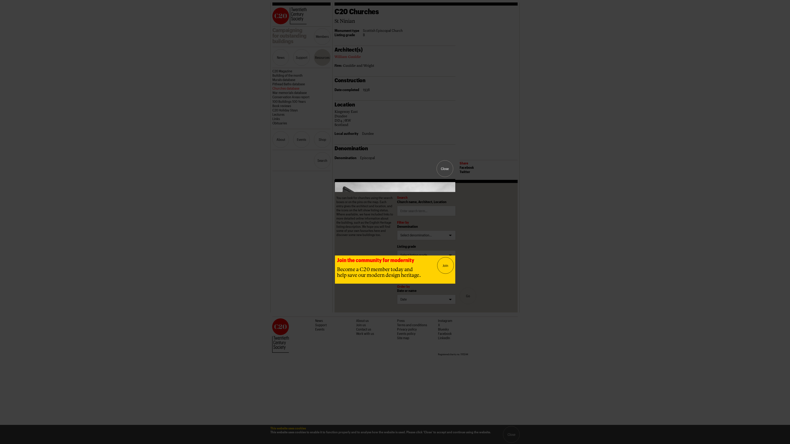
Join (445, 265)
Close (445, 168)
